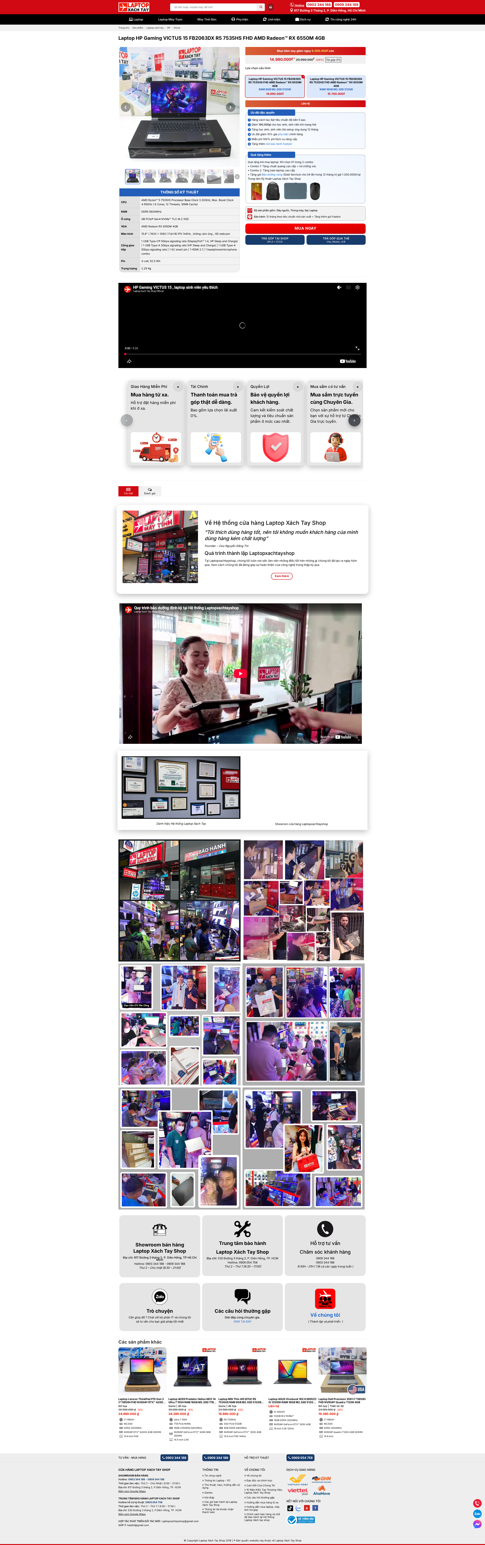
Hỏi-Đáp (209, 1497)
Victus (177, 27)
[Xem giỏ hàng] (271, 7)
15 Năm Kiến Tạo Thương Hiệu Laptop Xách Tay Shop (263, 1491)
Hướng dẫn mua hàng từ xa (262, 1502)
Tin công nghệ (212, 1475)
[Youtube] (307, 1508)
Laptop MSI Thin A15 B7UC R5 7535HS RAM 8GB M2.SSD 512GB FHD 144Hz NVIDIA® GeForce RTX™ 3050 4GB (240, 1401)
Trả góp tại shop (275, 240)
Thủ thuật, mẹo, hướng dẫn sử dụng (221, 1486)
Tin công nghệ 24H (343, 19)
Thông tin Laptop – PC (217, 1480)
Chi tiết (128, 493)
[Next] (357, 1385)
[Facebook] (315, 1508)
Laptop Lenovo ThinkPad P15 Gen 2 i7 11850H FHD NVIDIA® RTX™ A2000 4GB (141, 1401)
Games (208, 1492)
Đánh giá (149, 493)
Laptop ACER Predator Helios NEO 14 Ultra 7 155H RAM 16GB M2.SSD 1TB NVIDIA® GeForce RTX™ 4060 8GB (192, 1401)
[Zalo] (298, 1508)
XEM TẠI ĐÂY (243, 1321)
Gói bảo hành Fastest (279, 143)
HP (168, 27)
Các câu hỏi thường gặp (260, 1497)
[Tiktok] (290, 1508)
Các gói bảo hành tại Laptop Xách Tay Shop (219, 1503)
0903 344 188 (319, 5)
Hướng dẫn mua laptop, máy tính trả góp (261, 1508)
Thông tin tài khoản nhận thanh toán (218, 1511)
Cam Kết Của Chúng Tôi (260, 1485)
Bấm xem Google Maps (132, 1491)
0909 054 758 (302, 1458)
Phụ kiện (242, 19)
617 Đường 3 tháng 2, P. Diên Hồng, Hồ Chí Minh (329, 10)
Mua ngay (306, 228)
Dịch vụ (305, 19)
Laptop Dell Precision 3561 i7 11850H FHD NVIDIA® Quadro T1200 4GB (341, 1401)
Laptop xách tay (155, 27)
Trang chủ (123, 27)
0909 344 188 (346, 5)
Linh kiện (274, 19)
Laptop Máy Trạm (170, 19)
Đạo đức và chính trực (259, 1480)
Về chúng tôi (325, 1315)
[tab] (128, 491)
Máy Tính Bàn (206, 19)
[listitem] (132, 176)
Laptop (138, 19)
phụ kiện (283, 134)
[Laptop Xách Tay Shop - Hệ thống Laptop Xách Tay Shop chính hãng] (133, 7)
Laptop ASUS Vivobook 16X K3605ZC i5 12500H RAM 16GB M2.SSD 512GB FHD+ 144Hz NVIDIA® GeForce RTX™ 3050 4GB (292, 1401)
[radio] (274, 86)
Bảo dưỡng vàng (272, 174)
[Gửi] (261, 7)
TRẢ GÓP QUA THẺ (336, 240)
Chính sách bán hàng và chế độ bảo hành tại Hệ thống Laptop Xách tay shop (262, 1517)
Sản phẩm (137, 27)
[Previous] (127, 1385)
